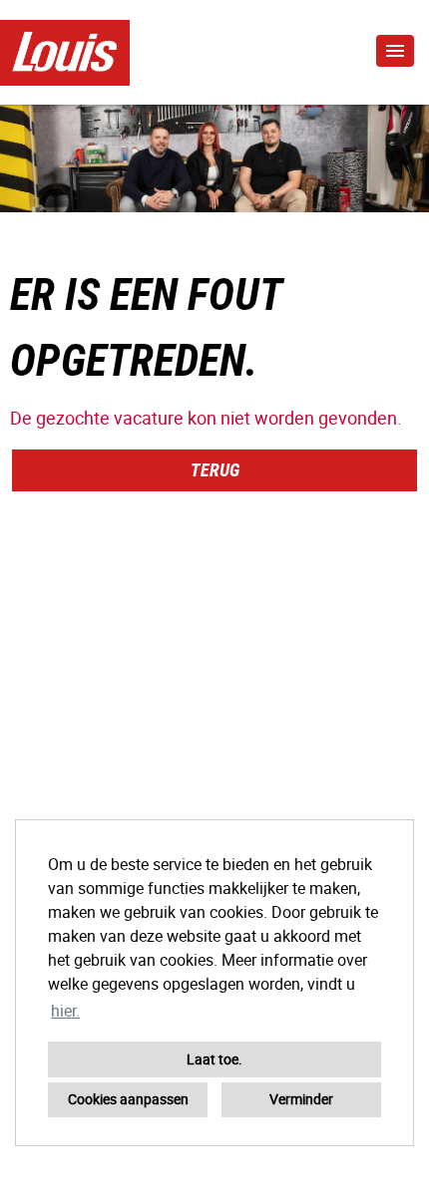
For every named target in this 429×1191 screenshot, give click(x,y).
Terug (215, 469)
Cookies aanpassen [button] (128, 1098)
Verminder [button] (301, 1098)
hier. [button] (65, 1011)
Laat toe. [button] (214, 1058)
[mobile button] (395, 51)
